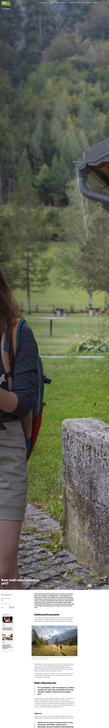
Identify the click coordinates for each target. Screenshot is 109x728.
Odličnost (88, 2)
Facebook (10, 607)
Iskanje (107, 3)
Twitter (13, 607)
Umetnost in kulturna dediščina (58, 2)
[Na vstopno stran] (6, 3)
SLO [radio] (102, 2)
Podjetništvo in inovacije (76, 2)
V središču (96, 2)
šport (4, 624)
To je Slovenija (43, 2)
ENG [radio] (104, 2)
